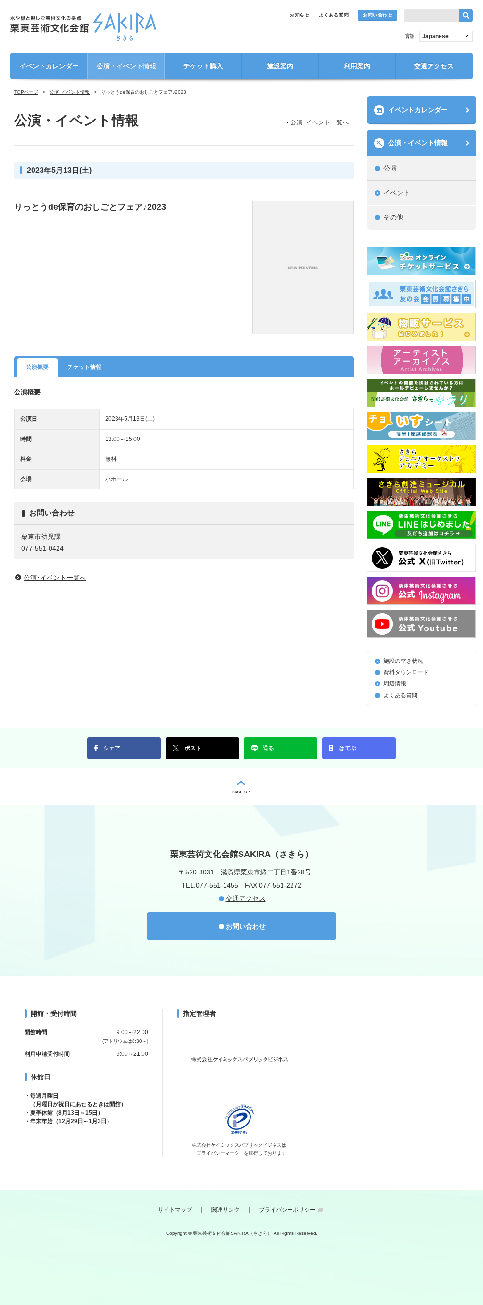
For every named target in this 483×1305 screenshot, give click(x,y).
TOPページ (26, 92)
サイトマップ (175, 1210)
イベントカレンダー (49, 66)
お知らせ (299, 14)
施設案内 (280, 66)
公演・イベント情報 (126, 66)
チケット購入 (203, 66)
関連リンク (225, 1210)
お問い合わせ (377, 14)
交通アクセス (434, 66)
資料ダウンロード (406, 672)
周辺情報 (394, 683)
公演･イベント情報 (70, 92)
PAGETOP (241, 786)
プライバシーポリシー (287, 1210)
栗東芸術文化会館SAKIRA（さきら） (83, 26)
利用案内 (357, 66)
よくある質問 (334, 14)
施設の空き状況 (403, 661)
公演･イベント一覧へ (320, 122)
